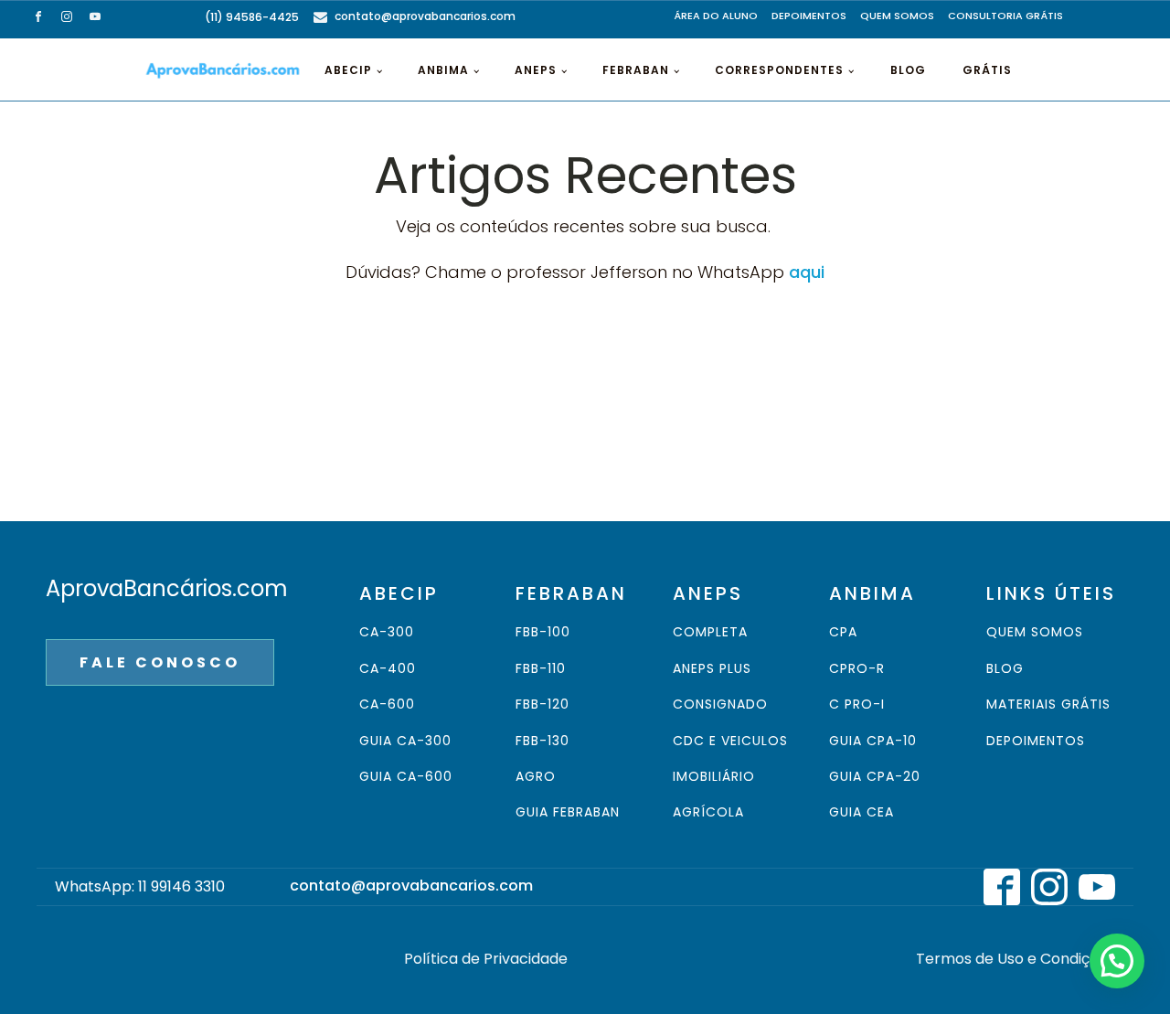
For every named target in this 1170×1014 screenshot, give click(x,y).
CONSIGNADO (720, 704)
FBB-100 (543, 632)
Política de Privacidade (486, 958)
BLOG (908, 70)
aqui (806, 272)
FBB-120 (542, 704)
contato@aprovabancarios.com (425, 16)
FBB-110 (541, 669)
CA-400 (387, 669)
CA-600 (387, 704)
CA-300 (386, 632)
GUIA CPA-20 (874, 777)
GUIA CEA (861, 812)
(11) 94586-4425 (252, 17)
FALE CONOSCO (160, 662)
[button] (1117, 961)
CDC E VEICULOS (730, 741)
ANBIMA (443, 70)
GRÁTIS (987, 70)
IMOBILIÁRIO (714, 777)
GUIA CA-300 (405, 741)
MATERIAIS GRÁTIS (1048, 704)
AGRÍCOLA (708, 812)
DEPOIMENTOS (808, 15)
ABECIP (348, 70)
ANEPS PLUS (712, 669)
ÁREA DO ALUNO (716, 15)
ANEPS (536, 70)
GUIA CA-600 (405, 777)
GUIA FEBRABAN (568, 812)
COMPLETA (710, 632)
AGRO (536, 777)
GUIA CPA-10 (873, 741)
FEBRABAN (635, 70)
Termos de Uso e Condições (1015, 958)
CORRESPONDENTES (779, 70)
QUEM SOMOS (897, 15)
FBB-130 (542, 741)
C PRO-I (857, 704)
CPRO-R (857, 669)
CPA (843, 632)
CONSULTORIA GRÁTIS (1005, 15)
